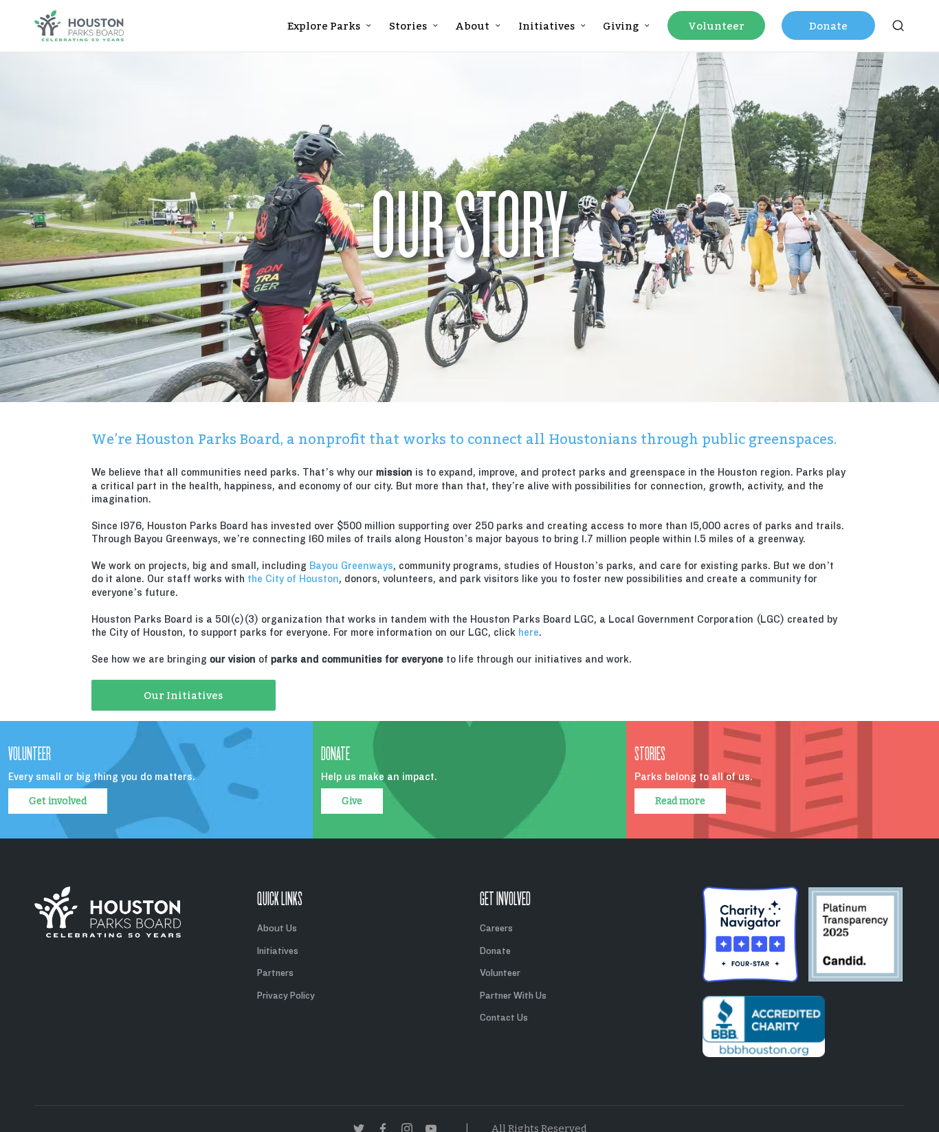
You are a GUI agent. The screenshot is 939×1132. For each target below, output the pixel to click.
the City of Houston (293, 579)
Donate (495, 951)
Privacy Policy (286, 995)
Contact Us (504, 1017)
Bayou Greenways (351, 565)
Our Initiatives (183, 695)
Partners (275, 973)
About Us (277, 928)
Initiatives (277, 951)
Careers (496, 928)
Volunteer (500, 973)
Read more (680, 801)
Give (352, 801)
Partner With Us (513, 995)
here (528, 632)
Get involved (58, 801)
